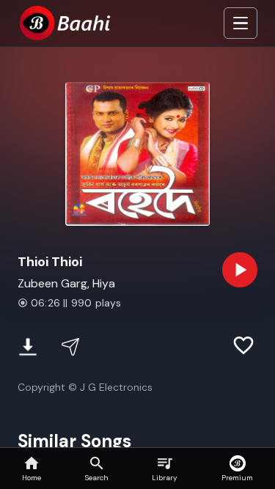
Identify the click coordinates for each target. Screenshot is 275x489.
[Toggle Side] (240, 23)
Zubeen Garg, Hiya (66, 283)
